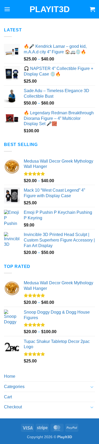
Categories (14, 386)
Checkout (13, 407)
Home (9, 376)
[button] (7, 9)
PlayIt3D (50, 9)
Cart (8, 397)
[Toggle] (92, 387)
